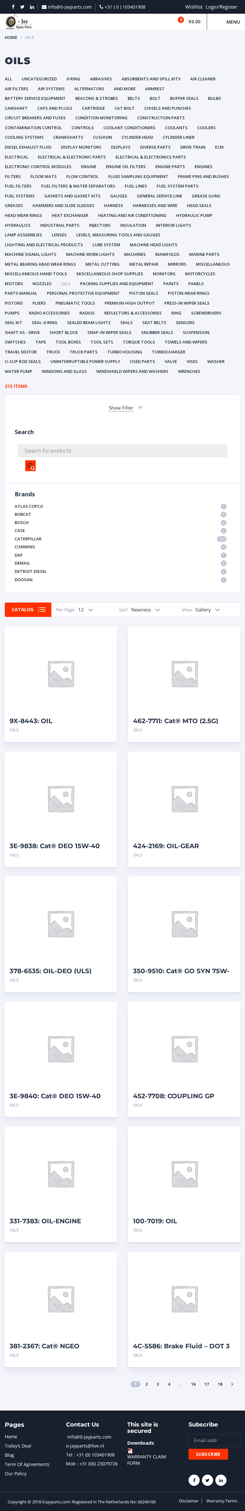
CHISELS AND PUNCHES (167, 108)
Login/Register (221, 7)
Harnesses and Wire (155, 205)
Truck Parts (84, 352)
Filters (13, 176)
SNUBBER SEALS (157, 332)
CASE (120, 530)
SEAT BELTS (154, 322)
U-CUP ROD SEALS (23, 361)
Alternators (89, 89)
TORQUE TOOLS (139, 342)
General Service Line (159, 196)
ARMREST (155, 89)
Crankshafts (68, 137)
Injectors (100, 225)
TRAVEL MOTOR (21, 352)
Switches (15, 342)
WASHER (216, 361)
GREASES (14, 205)
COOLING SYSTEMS (24, 137)
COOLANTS (176, 127)
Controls (82, 127)
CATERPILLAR (120, 539)
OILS (66, 283)
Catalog (22, 609)
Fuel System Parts (177, 186)
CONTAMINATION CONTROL (33, 127)
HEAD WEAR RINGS (23, 215)
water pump (18, 371)
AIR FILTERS (16, 89)
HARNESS (113, 205)
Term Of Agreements (27, 1464)
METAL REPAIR (143, 264)
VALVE (171, 361)
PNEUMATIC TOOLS (75, 303)
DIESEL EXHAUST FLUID (28, 147)
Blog (9, 1455)
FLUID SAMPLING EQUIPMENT (138, 176)
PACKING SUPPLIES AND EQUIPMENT (117, 283)
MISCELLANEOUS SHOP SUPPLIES (110, 274)
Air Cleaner (203, 79)
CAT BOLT (125, 108)
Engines (203, 166)
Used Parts (142, 361)
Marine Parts (204, 254)
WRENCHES (189, 371)
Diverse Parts (155, 147)
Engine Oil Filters (126, 166)
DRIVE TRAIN (192, 147)
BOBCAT (120, 514)
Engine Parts (170, 166)
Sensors (185, 322)
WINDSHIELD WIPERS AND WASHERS (132, 371)
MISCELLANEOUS (213, 264)
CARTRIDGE (93, 108)
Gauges (118, 196)
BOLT (155, 98)
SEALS (126, 322)
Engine (88, 166)
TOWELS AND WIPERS (186, 342)
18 (220, 1384)
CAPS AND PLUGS (54, 108)
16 (193, 1384)
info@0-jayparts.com (89, 1437)
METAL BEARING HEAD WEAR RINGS (40, 264)
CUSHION (102, 137)
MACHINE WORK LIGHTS (90, 254)
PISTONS (14, 303)
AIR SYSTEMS (51, 89)
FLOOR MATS (43, 176)
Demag (120, 563)
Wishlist (194, 7)
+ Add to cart (94, 730)
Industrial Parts (59, 225)
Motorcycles (200, 274)
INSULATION (133, 225)
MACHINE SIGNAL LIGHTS (30, 254)
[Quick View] (104, 636)
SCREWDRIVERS (206, 313)
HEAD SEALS (199, 205)
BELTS (134, 98)
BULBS (214, 98)
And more (125, 89)
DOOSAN (120, 579)
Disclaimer (188, 1501)
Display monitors (81, 147)
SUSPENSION (196, 332)
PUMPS (12, 313)
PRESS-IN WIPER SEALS (187, 303)
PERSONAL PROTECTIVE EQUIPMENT (83, 293)
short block (63, 332)
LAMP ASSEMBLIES (23, 235)
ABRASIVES (101, 79)
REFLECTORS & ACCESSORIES (133, 313)
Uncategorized (39, 79)
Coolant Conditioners (129, 127)
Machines (135, 254)
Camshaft (16, 108)
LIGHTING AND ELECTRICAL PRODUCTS (44, 245)
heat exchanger (70, 215)
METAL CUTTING (102, 264)
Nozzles (42, 283)
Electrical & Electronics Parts (150, 157)
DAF (120, 555)
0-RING (73, 79)
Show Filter (121, 407)
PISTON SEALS (143, 293)
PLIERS (39, 303)
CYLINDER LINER (179, 137)
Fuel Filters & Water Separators (78, 186)
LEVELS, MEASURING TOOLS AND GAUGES (118, 235)
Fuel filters (18, 186)
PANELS (196, 283)
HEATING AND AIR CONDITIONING (132, 215)
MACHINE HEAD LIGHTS (153, 245)
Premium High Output (130, 303)
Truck (53, 352)
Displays (120, 147)
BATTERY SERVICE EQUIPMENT (35, 98)
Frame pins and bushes (203, 176)
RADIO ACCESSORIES (49, 313)
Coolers (206, 127)
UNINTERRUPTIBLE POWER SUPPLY (85, 361)
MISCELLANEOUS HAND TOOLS (36, 274)
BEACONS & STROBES (96, 98)
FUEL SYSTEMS (20, 196)
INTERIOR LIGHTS (173, 225)
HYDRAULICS (18, 225)
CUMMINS (120, 547)
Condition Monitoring (101, 118)
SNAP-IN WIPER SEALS (109, 332)
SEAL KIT (13, 322)
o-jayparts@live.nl (85, 1446)
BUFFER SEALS (184, 98)
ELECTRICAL (16, 157)
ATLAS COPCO (120, 506)
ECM (219, 147)
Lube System (106, 245)
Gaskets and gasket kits (72, 196)
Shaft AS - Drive (22, 332)
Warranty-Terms (221, 1501)
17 (206, 1384)
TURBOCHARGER (168, 352)
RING (176, 313)
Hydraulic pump (194, 215)
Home (11, 37)
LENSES (59, 235)
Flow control (82, 176)
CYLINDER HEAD (137, 137)
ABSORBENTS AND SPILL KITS (151, 79)
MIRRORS (177, 264)
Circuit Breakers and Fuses (35, 118)
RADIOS (87, 313)
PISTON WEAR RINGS (189, 293)
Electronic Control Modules (38, 166)
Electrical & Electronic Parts (72, 157)
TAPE (40, 342)
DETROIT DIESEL (120, 571)
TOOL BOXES (68, 342)
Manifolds (167, 254)
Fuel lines (136, 186)
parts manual (21, 293)
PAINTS (171, 283)
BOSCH (120, 522)
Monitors (164, 274)
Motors (14, 283)
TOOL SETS (102, 342)
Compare (104, 648)
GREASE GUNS (206, 196)
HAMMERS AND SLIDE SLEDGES (63, 205)
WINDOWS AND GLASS (64, 371)
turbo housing (124, 352)
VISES (192, 361)
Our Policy (15, 1473)
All (8, 79)
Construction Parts (161, 118)
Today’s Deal (18, 1446)
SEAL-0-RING (44, 322)
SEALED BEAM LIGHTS (89, 322)
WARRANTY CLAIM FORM (146, 1460)
